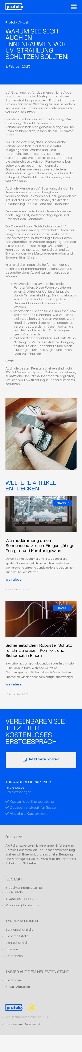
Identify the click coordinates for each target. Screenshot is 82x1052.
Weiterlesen (14, 580)
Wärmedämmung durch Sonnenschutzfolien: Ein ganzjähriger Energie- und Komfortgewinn (40, 546)
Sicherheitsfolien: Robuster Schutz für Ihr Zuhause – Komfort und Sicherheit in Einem (38, 651)
